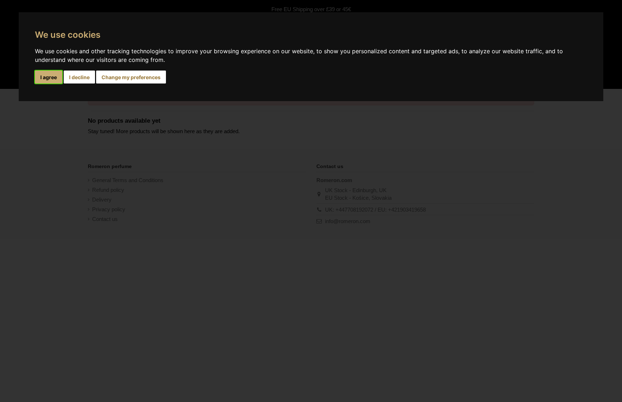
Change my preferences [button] (131, 77)
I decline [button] (79, 77)
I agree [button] (48, 77)
